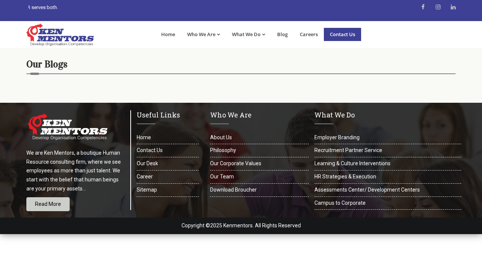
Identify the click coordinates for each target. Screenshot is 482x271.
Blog (282, 34)
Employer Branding (337, 137)
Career (145, 177)
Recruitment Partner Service (348, 150)
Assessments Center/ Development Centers (367, 190)
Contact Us (342, 34)
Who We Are (201, 34)
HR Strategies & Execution (345, 177)
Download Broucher (233, 190)
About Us (221, 137)
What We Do (246, 34)
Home (168, 34)
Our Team (222, 177)
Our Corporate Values (235, 163)
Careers (309, 34)
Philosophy (223, 150)
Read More (48, 204)
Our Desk (147, 163)
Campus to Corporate (340, 203)
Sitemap (147, 190)
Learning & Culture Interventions (352, 163)
